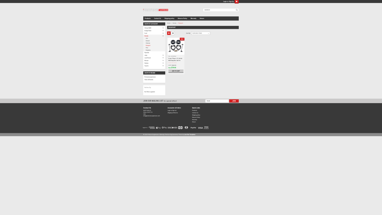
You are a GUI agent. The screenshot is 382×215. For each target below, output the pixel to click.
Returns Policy (182, 18)
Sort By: (188, 33)
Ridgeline (148, 50)
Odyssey (148, 43)
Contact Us (157, 18)
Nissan (146, 60)
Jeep (145, 55)
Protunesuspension (150, 77)
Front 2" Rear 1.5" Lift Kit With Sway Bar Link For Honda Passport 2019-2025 (175, 60)
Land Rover (147, 58)
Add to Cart (176, 71)
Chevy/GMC (147, 28)
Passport (148, 45)
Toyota (146, 66)
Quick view (176, 53)
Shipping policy (169, 18)
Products (148, 18)
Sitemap (162, 134)
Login (225, 1)
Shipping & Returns (173, 112)
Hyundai (146, 52)
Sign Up (231, 1)
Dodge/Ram (147, 31)
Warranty (193, 18)
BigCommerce (174, 134)
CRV (147, 38)
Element (148, 41)
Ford (145, 33)
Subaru (146, 63)
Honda (146, 36)
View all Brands (148, 80)
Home (168, 23)
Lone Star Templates (189, 134)
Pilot (147, 47)
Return (202, 18)
